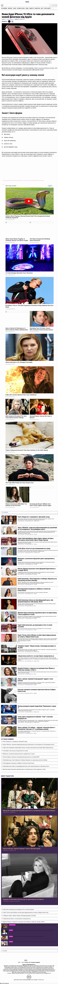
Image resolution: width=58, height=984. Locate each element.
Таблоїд (35, 534)
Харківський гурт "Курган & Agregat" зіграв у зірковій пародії (21, 848)
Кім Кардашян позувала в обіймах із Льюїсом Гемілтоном (34, 589)
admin (26, 552)
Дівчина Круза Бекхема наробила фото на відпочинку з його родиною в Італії (37, 613)
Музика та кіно (21, 8)
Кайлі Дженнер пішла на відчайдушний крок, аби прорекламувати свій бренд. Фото (35, 601)
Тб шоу (14, 8)
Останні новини (7, 739)
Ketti (26, 534)
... (53, 8)
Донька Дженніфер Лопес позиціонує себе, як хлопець (26, 936)
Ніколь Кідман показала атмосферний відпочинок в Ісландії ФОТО (37, 569)
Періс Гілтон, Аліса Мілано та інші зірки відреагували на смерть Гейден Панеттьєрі (37, 636)
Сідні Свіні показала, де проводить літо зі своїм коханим (35, 626)
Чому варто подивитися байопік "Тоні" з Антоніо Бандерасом (35, 717)
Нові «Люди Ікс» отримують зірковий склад (34, 517)
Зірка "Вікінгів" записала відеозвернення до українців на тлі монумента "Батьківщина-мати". (37, 528)
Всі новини (4, 8)
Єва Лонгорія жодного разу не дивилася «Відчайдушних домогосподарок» (32, 925)
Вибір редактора (7, 776)
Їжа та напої (47, 8)
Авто (42, 8)
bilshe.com (27, 962)
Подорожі (37, 8)
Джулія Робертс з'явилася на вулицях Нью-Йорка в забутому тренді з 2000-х (36, 669)
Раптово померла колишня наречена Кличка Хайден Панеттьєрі (37, 690)
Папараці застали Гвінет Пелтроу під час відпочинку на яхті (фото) (23, 899)
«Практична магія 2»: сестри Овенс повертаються (36, 656)
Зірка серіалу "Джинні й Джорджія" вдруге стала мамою (35, 679)
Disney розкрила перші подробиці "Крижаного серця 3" (37, 707)
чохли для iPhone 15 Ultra (46, 68)
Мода (27, 8)
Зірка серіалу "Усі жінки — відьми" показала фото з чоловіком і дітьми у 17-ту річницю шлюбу (36, 728)
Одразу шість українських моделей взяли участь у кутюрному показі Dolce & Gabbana (29, 810)
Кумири (35, 693)
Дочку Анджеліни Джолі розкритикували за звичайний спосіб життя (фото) (31, 930)
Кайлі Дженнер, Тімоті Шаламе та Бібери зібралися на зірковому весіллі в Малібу (37, 579)
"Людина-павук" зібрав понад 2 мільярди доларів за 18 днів (37, 646)
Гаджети (31, 8)
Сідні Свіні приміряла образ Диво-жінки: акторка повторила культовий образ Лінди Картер (35, 539)
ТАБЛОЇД (10, 8)
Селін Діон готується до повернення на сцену (34, 548)
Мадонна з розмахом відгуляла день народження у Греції (36, 559)
